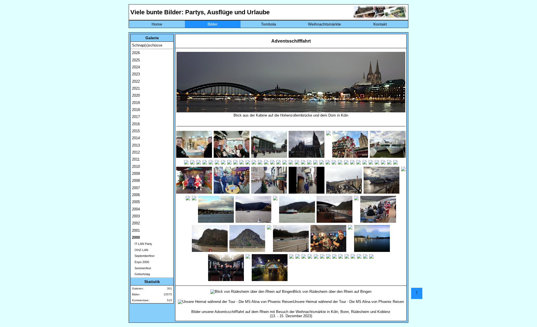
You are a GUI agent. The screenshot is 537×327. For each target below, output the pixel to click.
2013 (136, 145)
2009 (136, 173)
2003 (136, 216)
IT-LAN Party (142, 243)
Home (157, 24)
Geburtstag (141, 274)
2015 (136, 131)
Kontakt (380, 24)
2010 (136, 166)
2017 (136, 117)
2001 (136, 230)
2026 (136, 53)
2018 (136, 110)
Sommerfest (141, 268)
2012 (136, 152)
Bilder (213, 24)
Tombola (268, 24)
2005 (136, 202)
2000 (136, 237)
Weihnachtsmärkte (324, 24)
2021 (136, 88)
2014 (136, 138)
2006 (136, 195)
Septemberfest (143, 256)
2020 (136, 95)
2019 (136, 103)
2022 (136, 81)
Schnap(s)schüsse (147, 45)
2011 (136, 159)
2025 (136, 60)
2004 (136, 209)
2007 (136, 188)
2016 (136, 124)
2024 (136, 67)
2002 (136, 223)
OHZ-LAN (140, 250)
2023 (136, 74)
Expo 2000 (140, 262)
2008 (136, 180)
